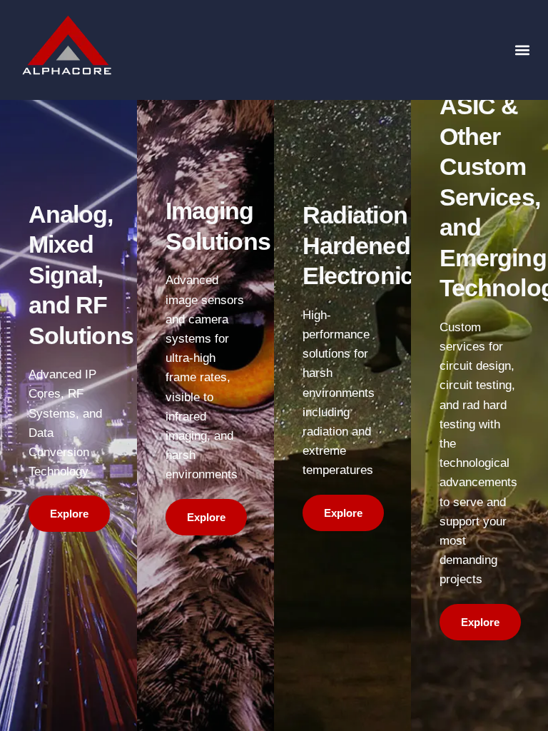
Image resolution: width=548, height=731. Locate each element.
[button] (522, 50)
